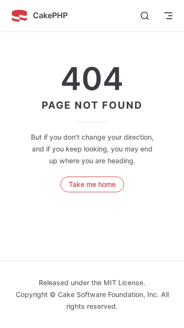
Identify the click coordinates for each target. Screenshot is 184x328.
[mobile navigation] (168, 15)
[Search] (145, 15)
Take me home (92, 184)
